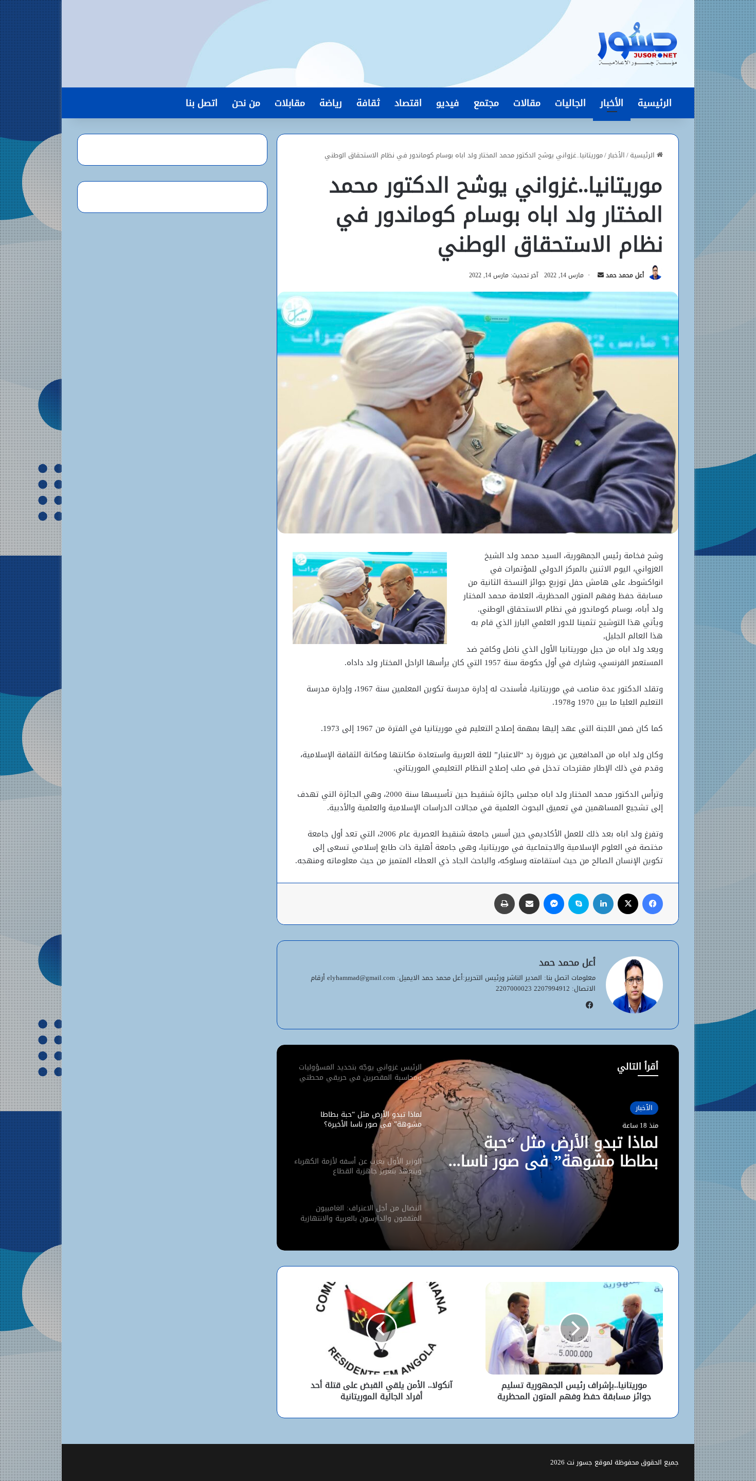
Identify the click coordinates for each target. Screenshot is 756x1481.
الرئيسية (655, 103)
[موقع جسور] (637, 44)
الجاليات (570, 103)
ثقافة (368, 103)
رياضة (330, 103)
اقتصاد (408, 103)
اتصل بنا (202, 103)
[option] (478, 1148)
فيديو (447, 103)
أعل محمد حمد (625, 275)
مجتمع (486, 103)
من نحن (246, 103)
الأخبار (611, 103)
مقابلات (290, 103)
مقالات (527, 103)
